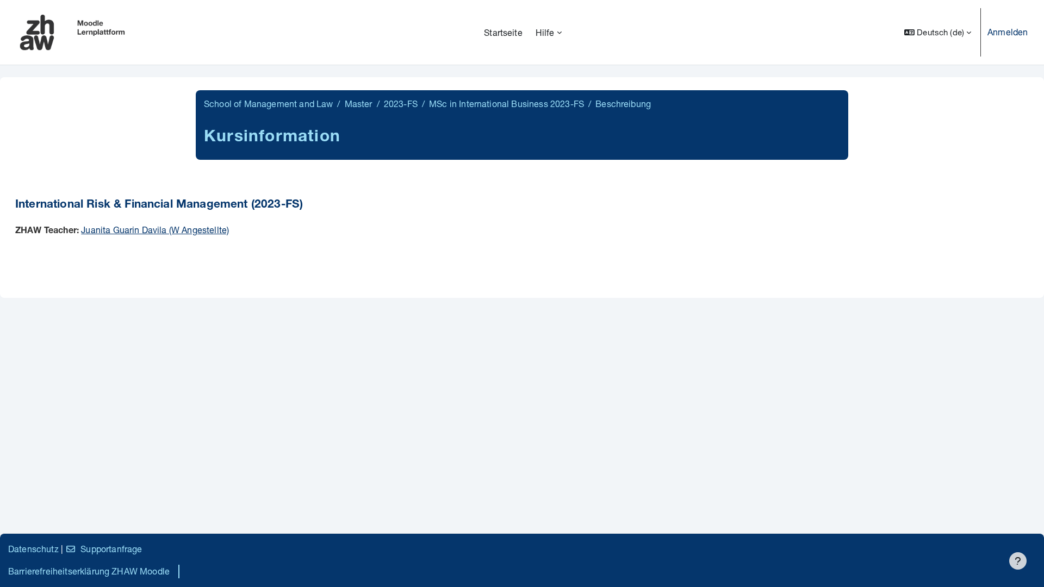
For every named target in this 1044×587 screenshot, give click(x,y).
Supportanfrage (111, 549)
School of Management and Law (268, 103)
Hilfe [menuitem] (545, 32)
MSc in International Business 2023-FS (506, 103)
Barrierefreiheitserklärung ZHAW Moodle (89, 571)
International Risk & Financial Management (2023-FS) (159, 205)
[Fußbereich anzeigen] (1018, 561)
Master (358, 103)
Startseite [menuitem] (503, 32)
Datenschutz (33, 549)
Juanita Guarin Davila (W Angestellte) (155, 229)
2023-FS (401, 103)
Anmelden (1007, 32)
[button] (937, 32)
